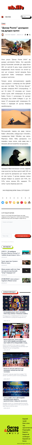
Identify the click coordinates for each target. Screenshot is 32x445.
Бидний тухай (25, 420)
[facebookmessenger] (27, 35)
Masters (8, 17)
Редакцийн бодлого (26, 431)
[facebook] (25, 35)
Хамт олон (26, 423)
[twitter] (30, 35)
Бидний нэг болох (26, 440)
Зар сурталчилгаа (27, 427)
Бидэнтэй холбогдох (26, 435)
